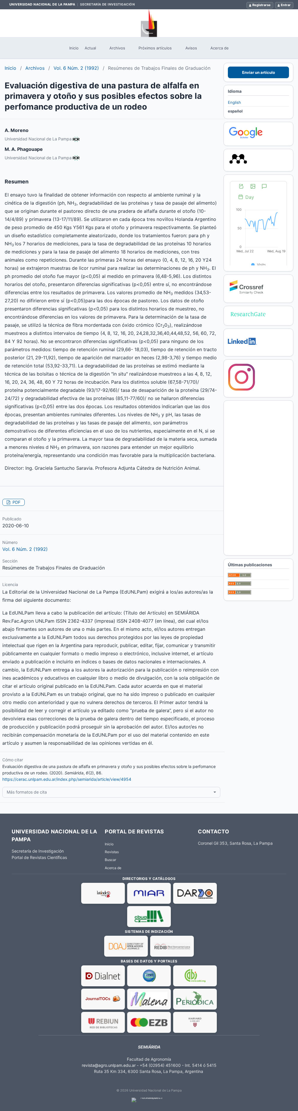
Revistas (112, 852)
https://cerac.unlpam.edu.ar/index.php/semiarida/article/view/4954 (66, 779)
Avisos (191, 48)
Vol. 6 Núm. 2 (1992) (76, 68)
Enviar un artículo (258, 72)
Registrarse (261, 5)
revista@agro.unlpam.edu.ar (109, 1065)
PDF (15, 502)
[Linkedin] (242, 348)
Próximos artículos (155, 48)
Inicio (74, 48)
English (234, 102)
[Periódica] (195, 999)
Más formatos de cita (27, 792)
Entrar (286, 5)
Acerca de (219, 48)
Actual (90, 48)
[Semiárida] (149, 23)
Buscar (110, 860)
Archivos (117, 48)
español (235, 111)
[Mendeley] (238, 164)
